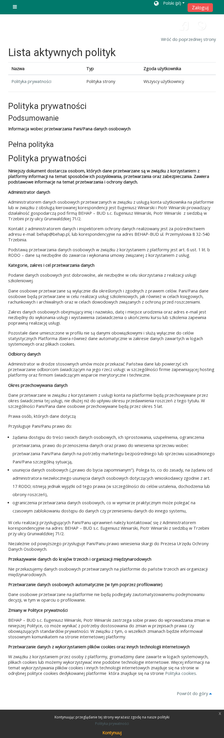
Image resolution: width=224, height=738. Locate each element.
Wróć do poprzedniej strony (188, 39)
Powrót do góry (193, 693)
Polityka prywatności (31, 81)
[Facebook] (183, 27)
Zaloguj (200, 7)
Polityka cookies (180, 673)
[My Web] (201, 27)
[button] (169, 4)
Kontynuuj (112, 732)
